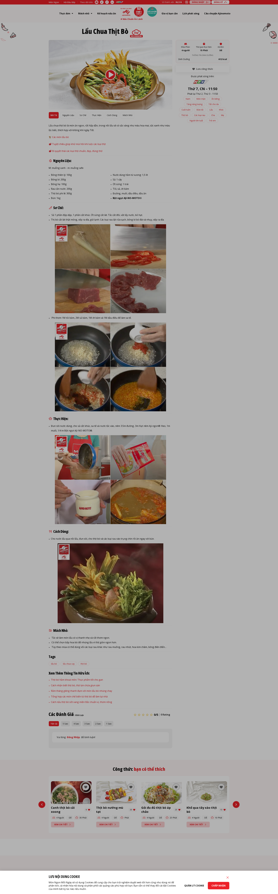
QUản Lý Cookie (194, 885)
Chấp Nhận (219, 885)
